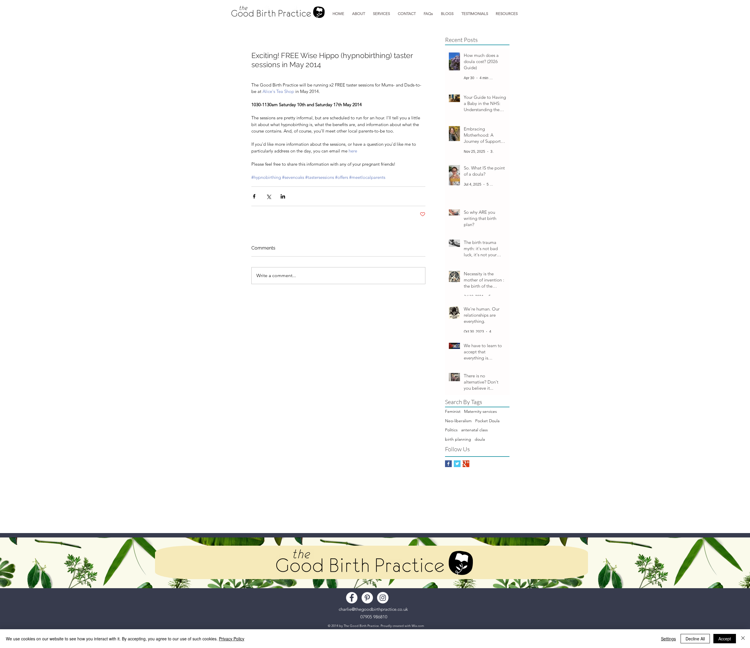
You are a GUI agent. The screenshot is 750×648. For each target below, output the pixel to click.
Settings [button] (668, 639)
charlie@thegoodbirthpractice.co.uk (373, 609)
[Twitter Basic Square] (457, 463)
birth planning (458, 439)
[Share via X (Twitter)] (268, 196)
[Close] (742, 638)
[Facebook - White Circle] (351, 597)
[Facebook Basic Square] (448, 463)
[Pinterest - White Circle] (367, 597)
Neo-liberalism (458, 420)
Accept (724, 639)
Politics (451, 429)
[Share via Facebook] (254, 196)
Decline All (695, 639)
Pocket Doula (487, 420)
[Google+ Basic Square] (466, 463)
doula (480, 439)
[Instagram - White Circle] (382, 597)
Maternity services (480, 411)
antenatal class (474, 429)
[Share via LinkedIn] (283, 196)
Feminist (453, 411)
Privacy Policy (231, 639)
